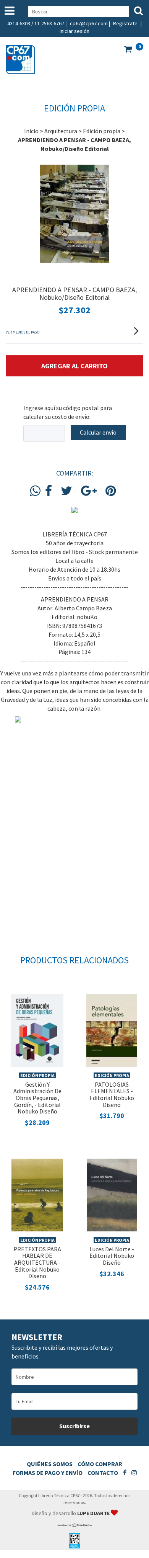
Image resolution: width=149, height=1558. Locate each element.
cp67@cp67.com (89, 23)
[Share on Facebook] (48, 491)
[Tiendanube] (75, 1525)
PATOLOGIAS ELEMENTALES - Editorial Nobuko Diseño (111, 1094)
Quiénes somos (50, 1464)
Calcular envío (98, 432)
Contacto (102, 1472)
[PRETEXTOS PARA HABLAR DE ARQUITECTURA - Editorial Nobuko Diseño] (37, 1194)
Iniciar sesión (74, 31)
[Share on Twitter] (66, 491)
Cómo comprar (100, 1464)
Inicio (31, 131)
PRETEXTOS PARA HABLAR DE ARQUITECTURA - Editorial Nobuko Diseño (37, 1262)
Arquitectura (60, 131)
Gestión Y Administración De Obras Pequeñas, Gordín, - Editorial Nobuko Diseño (37, 1098)
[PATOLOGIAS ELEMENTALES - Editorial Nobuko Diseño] (111, 1029)
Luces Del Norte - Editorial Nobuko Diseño (111, 1255)
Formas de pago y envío (48, 1472)
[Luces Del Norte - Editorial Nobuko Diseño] (112, 1194)
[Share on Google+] (89, 491)
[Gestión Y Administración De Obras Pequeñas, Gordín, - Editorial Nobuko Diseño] (37, 1029)
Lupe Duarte (94, 1513)
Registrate (125, 23)
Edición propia (101, 131)
